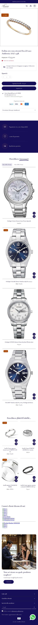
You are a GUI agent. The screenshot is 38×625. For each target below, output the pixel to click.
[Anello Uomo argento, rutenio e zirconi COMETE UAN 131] (28, 470)
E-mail (4, 607)
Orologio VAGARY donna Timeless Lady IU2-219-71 (19, 281)
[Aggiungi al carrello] (34, 216)
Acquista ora (19, 88)
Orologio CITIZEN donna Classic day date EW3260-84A (19, 342)
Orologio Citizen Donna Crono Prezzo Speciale (19, 221)
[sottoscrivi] (34, 607)
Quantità (4, 73)
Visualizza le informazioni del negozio (13, 96)
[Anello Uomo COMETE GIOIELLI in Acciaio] (28, 433)
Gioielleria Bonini (21, 621)
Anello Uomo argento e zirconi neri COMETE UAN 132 (10, 450)
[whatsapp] (32, 617)
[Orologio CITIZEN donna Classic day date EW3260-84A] (19, 314)
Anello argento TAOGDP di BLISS (10, 486)
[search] (27, 6)
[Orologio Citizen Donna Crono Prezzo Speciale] (19, 192)
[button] (19, 83)
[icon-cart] (31, 6)
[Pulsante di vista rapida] (34, 213)
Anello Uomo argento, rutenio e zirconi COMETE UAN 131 (28, 486)
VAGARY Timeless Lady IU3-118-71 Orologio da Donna (19, 402)
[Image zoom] (19, 27)
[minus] (3, 77)
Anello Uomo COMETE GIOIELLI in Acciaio (28, 449)
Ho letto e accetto (13, 611)
